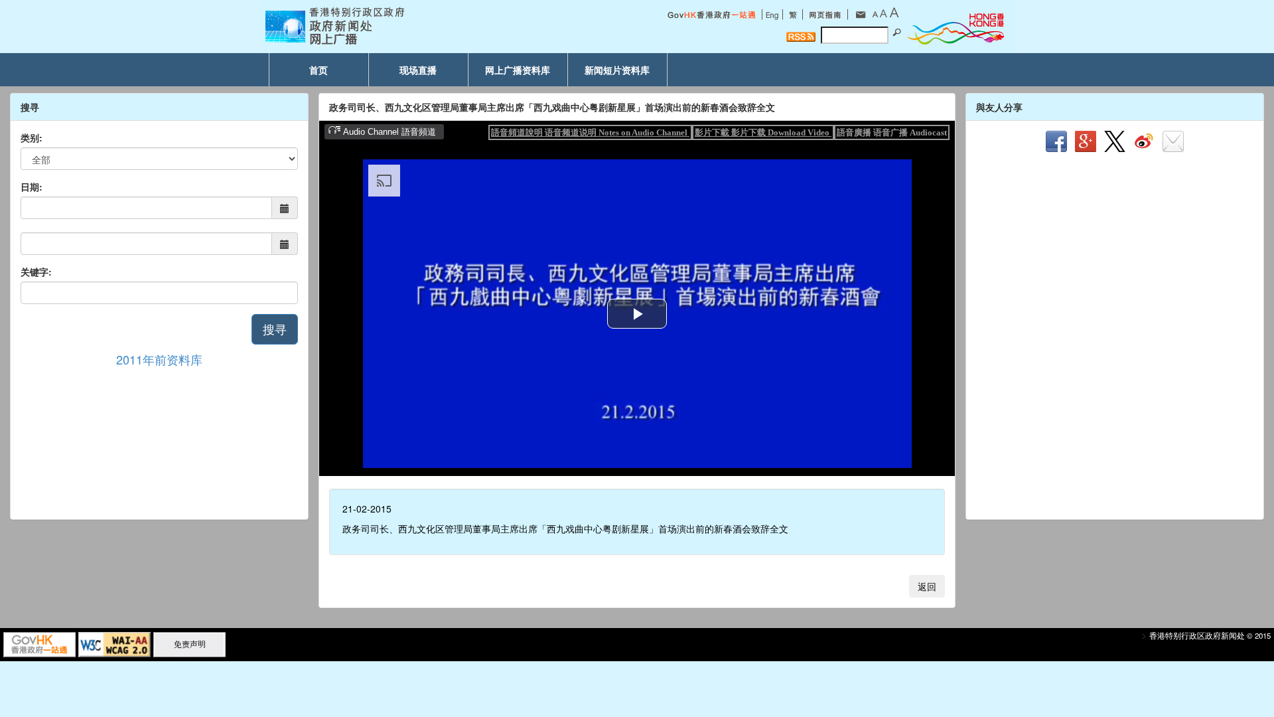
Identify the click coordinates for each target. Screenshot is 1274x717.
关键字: (36, 271)
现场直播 (418, 69)
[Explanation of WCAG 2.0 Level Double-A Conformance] (114, 643)
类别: (31, 137)
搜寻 (275, 328)
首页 (318, 69)
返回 (927, 586)
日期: (31, 186)
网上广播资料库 (517, 69)
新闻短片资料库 (617, 69)
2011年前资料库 (159, 359)
